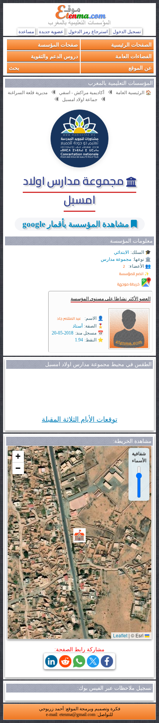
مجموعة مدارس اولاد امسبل (74, 190)
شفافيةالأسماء (139, 457)
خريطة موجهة (128, 284)
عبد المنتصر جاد (69, 318)
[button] (79, 535)
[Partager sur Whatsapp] (79, 665)
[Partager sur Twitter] (93, 665)
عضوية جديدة (51, 31)
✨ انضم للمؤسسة (134, 273)
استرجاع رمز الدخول (88, 31)
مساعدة (26, 31)
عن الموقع (140, 67)
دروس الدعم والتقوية (54, 56)
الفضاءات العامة (133, 56)
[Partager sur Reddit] (65, 665)
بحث (14, 67)
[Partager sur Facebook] (107, 665)
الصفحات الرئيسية (131, 44)
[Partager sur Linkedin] (51, 665)
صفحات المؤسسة (58, 44)
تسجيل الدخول (127, 31)
